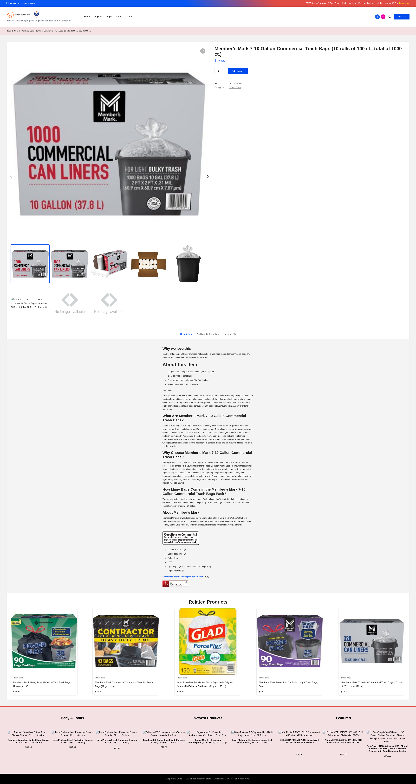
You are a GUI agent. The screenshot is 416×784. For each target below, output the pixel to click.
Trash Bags (235, 87)
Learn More (404, 3)
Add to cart (237, 71)
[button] (402, 16)
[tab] (186, 334)
